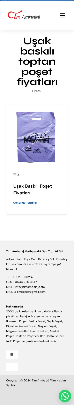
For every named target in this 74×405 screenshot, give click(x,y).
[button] (65, 396)
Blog (16, 174)
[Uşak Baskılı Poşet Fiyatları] (37, 110)
